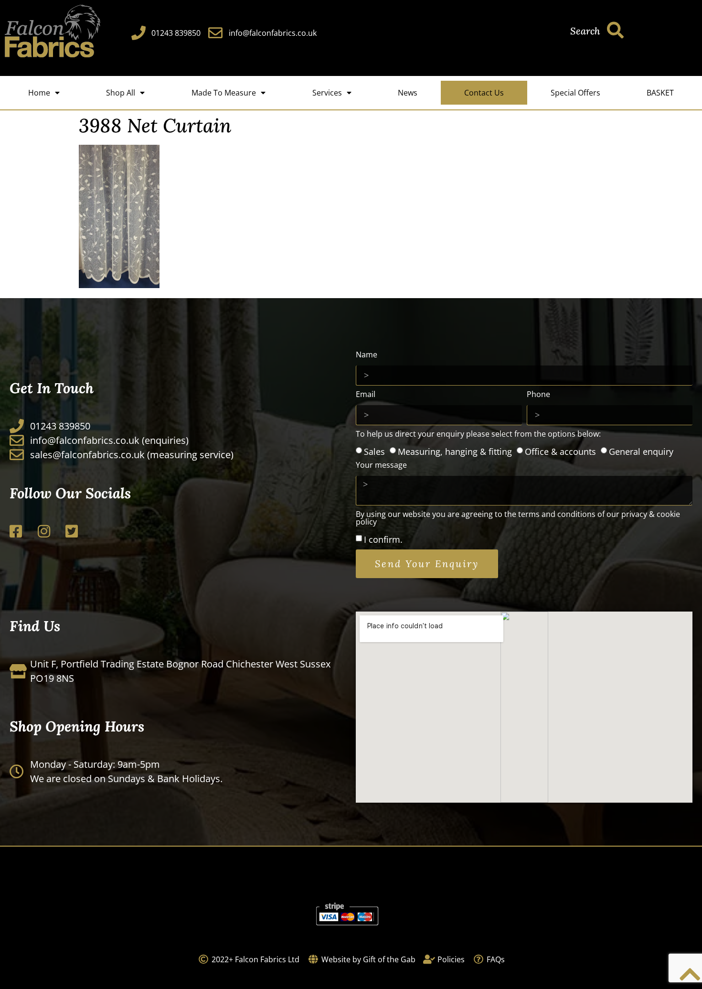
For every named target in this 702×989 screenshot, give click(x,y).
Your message (381, 465)
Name (366, 355)
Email (365, 394)
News (407, 92)
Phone (538, 394)
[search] (615, 30)
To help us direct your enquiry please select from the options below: (478, 434)
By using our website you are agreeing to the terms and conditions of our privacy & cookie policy (518, 518)
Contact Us (484, 92)
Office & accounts (560, 451)
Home (39, 92)
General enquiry (641, 451)
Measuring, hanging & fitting (455, 451)
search (585, 31)
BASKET (660, 92)
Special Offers (575, 92)
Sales (374, 451)
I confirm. (383, 539)
